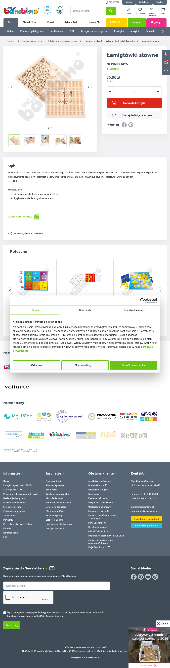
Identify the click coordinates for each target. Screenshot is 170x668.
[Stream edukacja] (128, 416)
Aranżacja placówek (56, 485)
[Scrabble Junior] (137, 280)
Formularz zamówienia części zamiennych (102, 517)
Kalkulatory (144, 2)
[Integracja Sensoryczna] (44, 416)
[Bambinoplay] (13, 435)
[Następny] (88, 86)
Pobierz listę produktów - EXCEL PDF (106, 535)
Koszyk (163, 14)
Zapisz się (11, 625)
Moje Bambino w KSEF (99, 547)
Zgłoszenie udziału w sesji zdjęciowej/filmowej (101, 541)
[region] (50, 99)
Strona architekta (12, 507)
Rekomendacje (10, 532)
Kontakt (129, 2)
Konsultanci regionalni (145, 518)
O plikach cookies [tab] (134, 309)
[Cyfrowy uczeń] (70, 416)
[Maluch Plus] (17, 416)
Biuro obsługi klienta (145, 525)
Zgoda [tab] (35, 309)
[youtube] (148, 577)
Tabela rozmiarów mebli (57, 494)
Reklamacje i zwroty (98, 498)
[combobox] (93, 11)
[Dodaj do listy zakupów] (47, 267)
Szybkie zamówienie (151, 15)
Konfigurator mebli (55, 528)
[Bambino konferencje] (60, 435)
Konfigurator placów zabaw (59, 524)
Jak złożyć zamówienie (99, 481)
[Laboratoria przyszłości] (148, 416)
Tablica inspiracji (54, 515)
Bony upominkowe (97, 522)
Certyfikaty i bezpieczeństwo (17, 524)
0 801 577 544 (137, 498)
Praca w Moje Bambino (14, 502)
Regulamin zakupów (98, 489)
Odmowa (36, 365)
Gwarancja (93, 494)
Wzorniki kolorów (54, 498)
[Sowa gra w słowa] (33, 280)
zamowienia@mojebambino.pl (146, 511)
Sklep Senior (9, 515)
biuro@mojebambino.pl (142, 507)
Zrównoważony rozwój (14, 511)
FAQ (5, 537)
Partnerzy (8, 519)
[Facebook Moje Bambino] (134, 577)
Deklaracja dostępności (14, 498)
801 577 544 (114, 2)
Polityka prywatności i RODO (17, 485)
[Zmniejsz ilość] (110, 91)
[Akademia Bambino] (36, 435)
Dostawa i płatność (97, 485)
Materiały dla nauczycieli (58, 502)
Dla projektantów (54, 511)
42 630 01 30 (151, 498)
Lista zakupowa (140, 14)
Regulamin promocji (98, 527)
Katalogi (159, 2)
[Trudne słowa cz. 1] (85, 280)
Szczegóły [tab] (85, 309)
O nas (6, 481)
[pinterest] (141, 577)
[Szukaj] (111, 11)
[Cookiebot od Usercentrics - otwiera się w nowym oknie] (142, 300)
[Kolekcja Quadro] (86, 435)
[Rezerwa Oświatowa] (20, 450)
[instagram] (155, 577)
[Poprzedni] (11, 86)
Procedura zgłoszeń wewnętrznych (20, 494)
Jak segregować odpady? (20, 216)
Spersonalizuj (83, 365)
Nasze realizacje (54, 481)
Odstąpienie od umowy (99, 507)
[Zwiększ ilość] (158, 91)
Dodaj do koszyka (134, 103)
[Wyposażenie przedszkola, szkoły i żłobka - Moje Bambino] (21, 10)
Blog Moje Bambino (55, 519)
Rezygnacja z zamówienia (100, 502)
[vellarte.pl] (16, 385)
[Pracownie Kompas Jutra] (102, 416)
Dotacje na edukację (56, 507)
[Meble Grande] (134, 435)
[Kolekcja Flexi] (108, 435)
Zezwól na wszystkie (134, 365)
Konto (129, 14)
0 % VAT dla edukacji (98, 531)
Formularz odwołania (98, 511)
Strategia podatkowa (13, 489)
